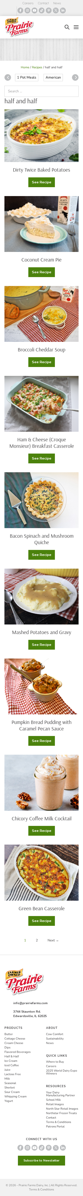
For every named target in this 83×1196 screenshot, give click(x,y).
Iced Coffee (11, 1065)
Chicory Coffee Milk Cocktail (41, 818)
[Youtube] (34, 10)
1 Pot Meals (26, 77)
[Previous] (7, 77)
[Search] (74, 91)
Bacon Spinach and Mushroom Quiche (41, 538)
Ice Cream (10, 1061)
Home (25, 67)
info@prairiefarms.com (30, 1003)
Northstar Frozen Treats (61, 1113)
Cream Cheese (13, 1043)
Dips (7, 1048)
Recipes (37, 67)
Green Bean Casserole (42, 908)
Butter (8, 1034)
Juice (7, 1070)
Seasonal (10, 1083)
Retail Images (55, 1104)
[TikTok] (41, 10)
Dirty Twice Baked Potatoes (41, 169)
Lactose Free (12, 1074)
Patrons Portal (55, 1127)
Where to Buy (55, 1062)
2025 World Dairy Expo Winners (61, 1072)
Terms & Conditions (58, 1122)
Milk (7, 1079)
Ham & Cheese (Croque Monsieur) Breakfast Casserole (41, 442)
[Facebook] (20, 10)
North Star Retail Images (62, 1109)
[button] (67, 27)
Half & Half (11, 1056)
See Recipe (43, 183)
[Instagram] (27, 10)
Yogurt (8, 1101)
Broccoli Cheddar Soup (41, 349)
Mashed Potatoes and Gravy (41, 632)
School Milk (53, 1100)
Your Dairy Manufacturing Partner (60, 1094)
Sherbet (9, 1088)
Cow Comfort (54, 1034)
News (57, 3)
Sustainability (55, 1039)
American (53, 77)
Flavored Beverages (17, 1052)
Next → (53, 940)
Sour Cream (12, 1092)
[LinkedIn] (63, 10)
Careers (27, 3)
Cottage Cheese (14, 1039)
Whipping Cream (15, 1097)
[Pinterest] (49, 10)
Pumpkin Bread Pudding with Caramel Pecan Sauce (41, 725)
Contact (43, 3)
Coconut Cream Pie (41, 259)
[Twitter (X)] (56, 10)
